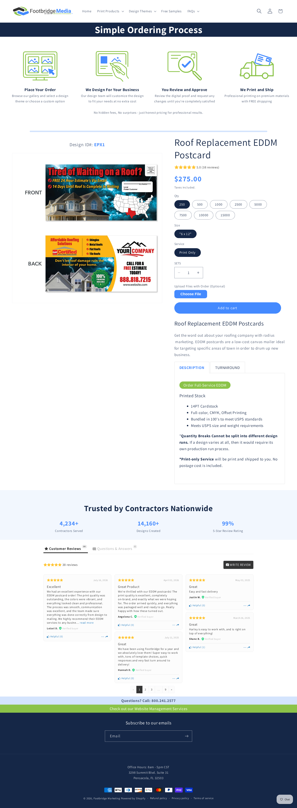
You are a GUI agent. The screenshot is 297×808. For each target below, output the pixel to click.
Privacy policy (180, 798)
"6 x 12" (185, 234)
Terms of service (203, 798)
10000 (203, 215)
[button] (110, 11)
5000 (258, 204)
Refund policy (158, 798)
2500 (238, 204)
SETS (177, 263)
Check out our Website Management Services (148, 708)
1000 (218, 204)
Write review (240, 565)
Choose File (190, 294)
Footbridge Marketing (107, 798)
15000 (225, 215)
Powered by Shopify (133, 798)
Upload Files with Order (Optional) (199, 286)
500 (200, 204)
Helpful (54, 636)
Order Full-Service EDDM (205, 385)
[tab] (192, 367)
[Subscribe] (186, 736)
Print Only (187, 252)
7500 (183, 215)
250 (182, 204)
